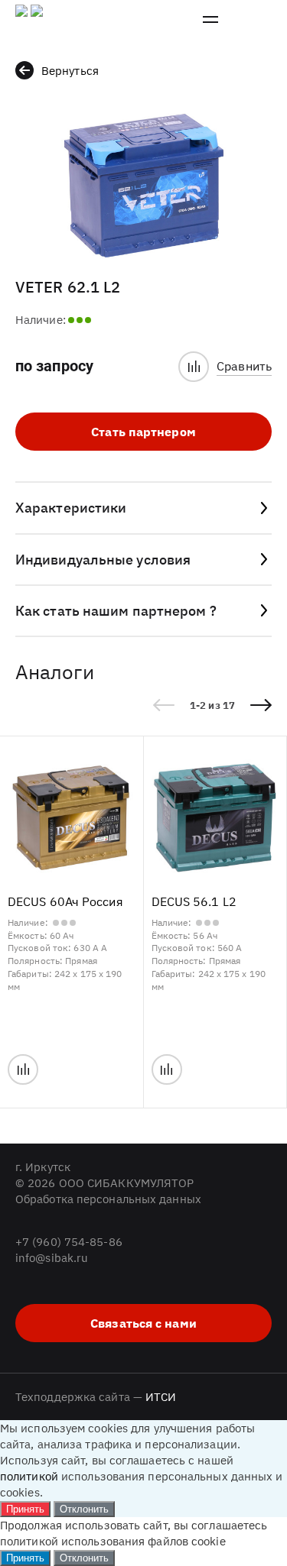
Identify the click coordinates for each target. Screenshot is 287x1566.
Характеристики (70, 507)
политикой (29, 1476)
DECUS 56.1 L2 (194, 902)
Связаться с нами (143, 1323)
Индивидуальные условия (103, 559)
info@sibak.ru (51, 1258)
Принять (25, 1509)
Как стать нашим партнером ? (116, 611)
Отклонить (84, 1509)
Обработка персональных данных (108, 1199)
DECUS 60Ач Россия (65, 902)
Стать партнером (143, 431)
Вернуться (70, 70)
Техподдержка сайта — (96, 1397)
